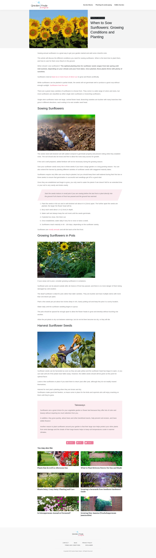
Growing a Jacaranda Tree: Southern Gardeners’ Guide (101, 483)
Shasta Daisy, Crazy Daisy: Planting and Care (58, 483)
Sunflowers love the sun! (59, 85)
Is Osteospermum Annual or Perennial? (58, 507)
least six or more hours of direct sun (65, 77)
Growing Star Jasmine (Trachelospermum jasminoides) (101, 507)
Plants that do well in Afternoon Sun (58, 461)
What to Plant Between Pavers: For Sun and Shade (101, 461)
